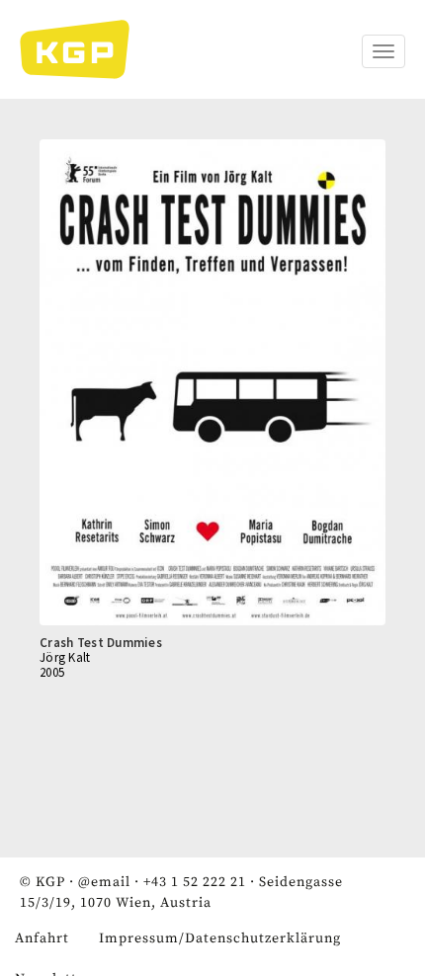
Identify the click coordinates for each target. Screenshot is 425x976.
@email (104, 882)
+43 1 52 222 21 (194, 882)
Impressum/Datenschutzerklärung (220, 938)
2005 (52, 672)
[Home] (84, 49)
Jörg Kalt (65, 657)
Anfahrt (42, 938)
